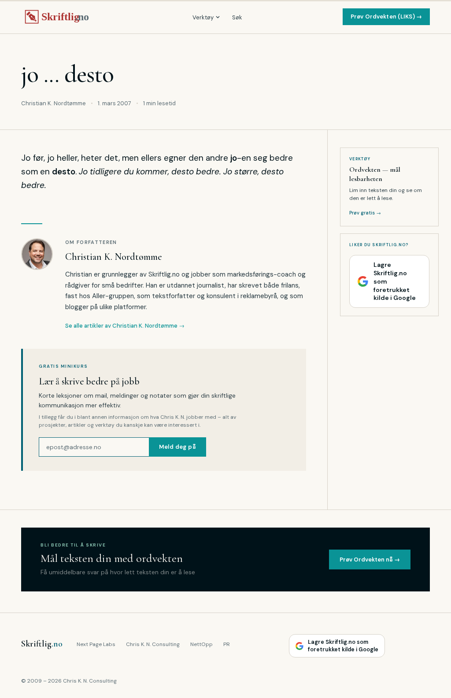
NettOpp (201, 644)
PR (226, 644)
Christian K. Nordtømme (113, 256)
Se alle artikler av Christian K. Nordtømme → (125, 325)
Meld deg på (177, 447)
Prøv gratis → (365, 213)
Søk (237, 17)
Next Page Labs (96, 644)
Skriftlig (42, 644)
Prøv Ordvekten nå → (370, 559)
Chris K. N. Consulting (153, 644)
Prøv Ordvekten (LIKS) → (386, 16)
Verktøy (203, 17)
